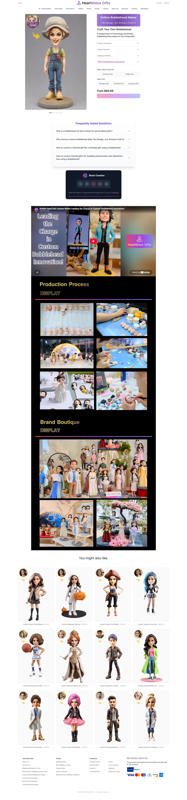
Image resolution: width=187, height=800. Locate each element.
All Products (70, 9)
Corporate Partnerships (30, 784)
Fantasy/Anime (95, 771)
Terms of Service (61, 771)
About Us (26, 762)
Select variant (118, 96)
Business (125, 9)
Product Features (103, 49)
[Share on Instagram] (100, 184)
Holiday (80, 9)
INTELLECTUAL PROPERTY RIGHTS (67, 775)
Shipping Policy (61, 762)
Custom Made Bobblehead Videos (34, 775)
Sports (97, 9)
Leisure (105, 9)
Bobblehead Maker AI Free (31, 768)
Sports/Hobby (94, 765)
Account (159, 3)
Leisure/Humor (114, 765)
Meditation (144, 9)
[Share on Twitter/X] (80, 184)
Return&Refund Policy (63, 765)
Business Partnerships (30, 781)
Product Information (104, 43)
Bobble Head (130, 74)
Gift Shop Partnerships (30, 778)
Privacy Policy (60, 768)
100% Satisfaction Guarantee (111, 62)
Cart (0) (166, 3)
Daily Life (115, 9)
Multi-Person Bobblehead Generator (35, 771)
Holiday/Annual (95, 762)
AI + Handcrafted (45, 9)
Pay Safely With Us (137, 758)
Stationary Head (108, 74)
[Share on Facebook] (87, 184)
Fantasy (134, 9)
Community (58, 9)
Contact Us (26, 765)
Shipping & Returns (104, 55)
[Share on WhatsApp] (106, 184)
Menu (20, 3)
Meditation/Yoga (114, 771)
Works (89, 9)
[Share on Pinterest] (93, 184)
